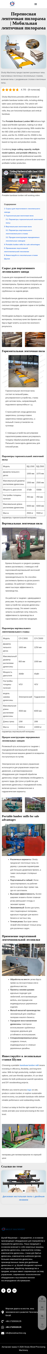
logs (29, 1090)
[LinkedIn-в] (14, 1290)
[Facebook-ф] (3, 1290)
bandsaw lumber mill (29, 1065)
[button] (36, 4)
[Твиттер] (9, 1290)
